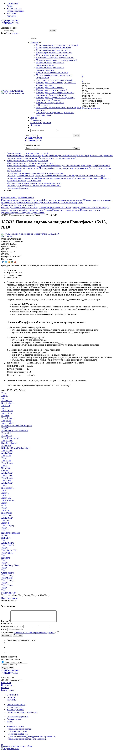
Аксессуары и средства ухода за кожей (54, 80)
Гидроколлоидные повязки (19, 729)
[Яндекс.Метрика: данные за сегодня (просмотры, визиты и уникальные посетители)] (10, 748)
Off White (5, 468)
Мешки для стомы (15, 726)
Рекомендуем (7, 690)
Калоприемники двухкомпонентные (53, 50)
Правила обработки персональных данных (34, 632)
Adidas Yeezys (7, 543)
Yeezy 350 (6, 433)
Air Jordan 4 (6, 435)
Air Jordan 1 (6, 400)
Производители (14, 719)
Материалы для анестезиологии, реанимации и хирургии (34, 183)
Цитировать (11, 598)
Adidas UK (6, 445)
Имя (3, 598)
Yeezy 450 (6, 420)
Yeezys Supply (7, 525)
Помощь (5, 687)
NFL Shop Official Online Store (15, 448)
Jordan (4, 503)
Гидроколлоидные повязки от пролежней (26, 739)
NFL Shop (6, 538)
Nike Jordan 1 (7, 403)
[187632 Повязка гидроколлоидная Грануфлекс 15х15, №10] (30, 234)
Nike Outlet (6, 513)
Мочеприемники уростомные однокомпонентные (50, 63)
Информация (7, 685)
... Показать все (43, 105)
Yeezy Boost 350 (8, 550)
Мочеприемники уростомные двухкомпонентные (50, 68)
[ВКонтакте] (3, 262)
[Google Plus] (14, 262)
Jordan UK (6, 498)
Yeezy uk (5, 520)
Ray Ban (5, 470)
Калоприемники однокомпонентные (53, 47)
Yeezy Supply (7, 418)
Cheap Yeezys (7, 573)
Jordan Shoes (7, 410)
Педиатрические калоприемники (51, 55)
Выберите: (6, 256)
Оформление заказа (16, 704)
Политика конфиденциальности (22, 712)
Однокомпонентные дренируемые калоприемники (31, 736)
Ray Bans (5, 558)
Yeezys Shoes (7, 553)
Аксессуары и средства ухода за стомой (55, 57)
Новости (47, 122)
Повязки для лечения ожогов (50, 87)
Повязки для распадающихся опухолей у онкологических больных (55, 98)
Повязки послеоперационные (50, 102)
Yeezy (4, 393)
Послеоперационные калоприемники (54, 52)
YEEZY (5, 428)
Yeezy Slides (7, 440)
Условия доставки (15, 709)
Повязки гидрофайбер (17, 734)
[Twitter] (6, 262)
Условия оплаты (14, 707)
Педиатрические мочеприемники (52, 72)
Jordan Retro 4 (7, 423)
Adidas (4, 535)
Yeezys (4, 395)
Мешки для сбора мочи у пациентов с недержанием (63, 168)
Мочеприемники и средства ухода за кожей (56, 60)
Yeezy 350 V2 (7, 545)
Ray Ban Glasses (8, 443)
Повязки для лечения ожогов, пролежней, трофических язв (35, 173)
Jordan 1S (5, 405)
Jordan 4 (5, 510)
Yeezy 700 (6, 480)
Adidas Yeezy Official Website (14, 430)
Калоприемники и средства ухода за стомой (57, 45)
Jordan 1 (5, 398)
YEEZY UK (7, 515)
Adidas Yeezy (7, 453)
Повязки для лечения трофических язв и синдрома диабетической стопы (55, 93)
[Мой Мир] (11, 262)
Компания (6, 682)
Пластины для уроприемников (95, 165)
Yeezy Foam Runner (10, 438)
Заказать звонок (32, 145)
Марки (10, 721)
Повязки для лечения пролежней (51, 90)
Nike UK (5, 415)
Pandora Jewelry (8, 593)
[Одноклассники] (9, 262)
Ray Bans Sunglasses (10, 533)
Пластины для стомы (17, 731)
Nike (3, 505)
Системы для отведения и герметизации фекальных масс (34, 185)
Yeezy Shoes (7, 463)
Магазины (11, 700)
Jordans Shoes (7, 500)
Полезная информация (17, 188)
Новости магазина (13, 662)
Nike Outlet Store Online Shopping (16, 425)
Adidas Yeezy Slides (10, 565)
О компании (36, 122)
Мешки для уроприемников (67, 165)
